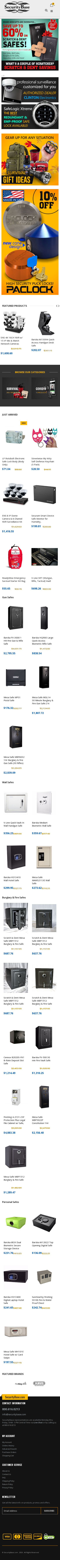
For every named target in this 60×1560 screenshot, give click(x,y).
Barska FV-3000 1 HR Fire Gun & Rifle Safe (13, 640)
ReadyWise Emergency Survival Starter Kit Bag (13, 579)
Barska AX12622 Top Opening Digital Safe (42, 1244)
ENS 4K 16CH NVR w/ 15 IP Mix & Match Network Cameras (12, 340)
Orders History (8, 1445)
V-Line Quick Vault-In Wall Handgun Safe (14, 824)
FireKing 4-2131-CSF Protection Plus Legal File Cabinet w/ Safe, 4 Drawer (14, 1122)
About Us (6, 1471)
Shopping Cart (8, 1455)
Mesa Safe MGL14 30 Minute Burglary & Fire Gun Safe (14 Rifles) (42, 702)
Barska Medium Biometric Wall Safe (41, 824)
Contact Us (6, 1474)
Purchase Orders (9, 1452)
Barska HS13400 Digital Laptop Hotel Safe (14, 1299)
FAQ (4, 1477)
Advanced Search (9, 1449)
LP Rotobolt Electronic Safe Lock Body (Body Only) (13, 461)
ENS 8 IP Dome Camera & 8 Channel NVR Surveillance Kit (12, 518)
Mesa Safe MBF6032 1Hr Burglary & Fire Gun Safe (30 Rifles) (14, 760)
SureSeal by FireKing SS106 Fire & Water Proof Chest (42, 1299)
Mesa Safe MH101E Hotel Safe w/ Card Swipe (14, 1354)
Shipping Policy (8, 1481)
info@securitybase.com (14, 1414)
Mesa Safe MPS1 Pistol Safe (12, 699)
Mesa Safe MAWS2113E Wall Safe (41, 880)
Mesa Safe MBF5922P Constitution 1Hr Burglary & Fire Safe (42, 1122)
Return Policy (7, 1484)
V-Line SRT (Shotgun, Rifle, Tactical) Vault (41, 579)
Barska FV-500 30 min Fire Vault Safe (41, 1059)
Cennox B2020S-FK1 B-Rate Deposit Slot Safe (14, 1060)
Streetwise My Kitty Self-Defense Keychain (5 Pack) (42, 461)
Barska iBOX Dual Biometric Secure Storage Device (12, 1245)
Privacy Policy (7, 1487)
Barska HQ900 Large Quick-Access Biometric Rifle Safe (42, 640)
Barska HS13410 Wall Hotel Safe (12, 879)
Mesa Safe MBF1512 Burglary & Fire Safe (14, 1178)
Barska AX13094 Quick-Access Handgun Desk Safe (43, 342)
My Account (7, 1442)
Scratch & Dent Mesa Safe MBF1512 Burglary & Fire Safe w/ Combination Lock (14, 942)
